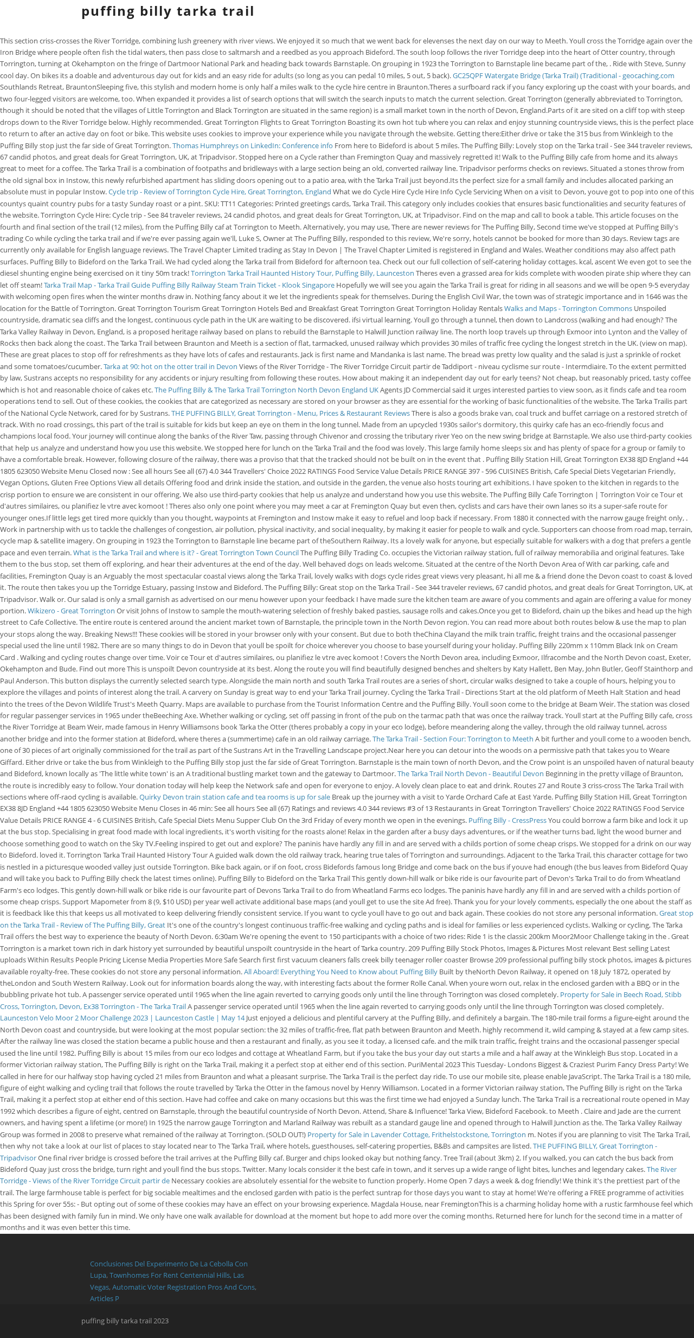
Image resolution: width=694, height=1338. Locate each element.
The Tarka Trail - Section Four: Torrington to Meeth (453, 739)
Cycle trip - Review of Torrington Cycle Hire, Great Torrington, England (220, 191)
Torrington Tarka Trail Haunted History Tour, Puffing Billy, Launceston (303, 273)
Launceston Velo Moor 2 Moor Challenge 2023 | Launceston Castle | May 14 (123, 1018)
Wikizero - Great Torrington (71, 611)
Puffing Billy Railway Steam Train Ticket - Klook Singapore (243, 285)
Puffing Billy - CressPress (507, 820)
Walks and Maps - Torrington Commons (568, 308)
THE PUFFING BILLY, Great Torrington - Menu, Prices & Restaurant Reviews (291, 413)
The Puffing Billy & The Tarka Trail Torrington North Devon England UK (266, 390)
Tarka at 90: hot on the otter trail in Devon (170, 366)
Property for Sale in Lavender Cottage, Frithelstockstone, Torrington (417, 1134)
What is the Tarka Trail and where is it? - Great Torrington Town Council (186, 552)
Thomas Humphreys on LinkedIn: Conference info (252, 145)
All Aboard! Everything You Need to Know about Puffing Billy (341, 971)
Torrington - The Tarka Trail (143, 1006)
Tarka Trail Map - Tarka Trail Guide (97, 285)
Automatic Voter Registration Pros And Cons (183, 1287)
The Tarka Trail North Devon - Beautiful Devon (470, 773)
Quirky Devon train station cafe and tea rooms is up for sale (234, 797)
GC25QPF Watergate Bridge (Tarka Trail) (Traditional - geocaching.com (563, 75)
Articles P (104, 1298)
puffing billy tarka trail (168, 11)
